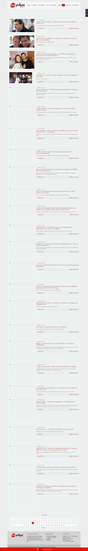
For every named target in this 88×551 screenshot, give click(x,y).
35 (24, 520)
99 (48, 525)
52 (61, 520)
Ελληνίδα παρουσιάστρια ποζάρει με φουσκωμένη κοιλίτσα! (56, 467)
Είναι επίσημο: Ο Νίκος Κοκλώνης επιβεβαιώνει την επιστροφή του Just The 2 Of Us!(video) (57, 131)
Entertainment (40, 292)
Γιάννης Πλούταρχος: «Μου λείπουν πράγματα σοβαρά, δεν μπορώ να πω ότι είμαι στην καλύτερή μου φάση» (56, 209)
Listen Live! (47, 549)
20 (55, 518)
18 (50, 518)
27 (70, 518)
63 (21, 523)
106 (64, 525)
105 (61, 525)
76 (50, 523)
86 (72, 523)
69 (35, 523)
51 (59, 520)
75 (48, 523)
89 (26, 525)
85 (70, 523)
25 (66, 518)
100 (50, 525)
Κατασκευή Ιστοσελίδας (42, 547)
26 (68, 518)
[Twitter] (73, 547)
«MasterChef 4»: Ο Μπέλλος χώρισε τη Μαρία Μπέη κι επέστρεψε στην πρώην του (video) (54, 228)
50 (57, 520)
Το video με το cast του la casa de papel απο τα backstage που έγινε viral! (57, 76)
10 (32, 518)
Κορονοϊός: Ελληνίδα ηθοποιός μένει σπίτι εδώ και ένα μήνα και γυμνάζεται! (57, 265)
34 (21, 520)
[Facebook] (71, 547)
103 (57, 525)
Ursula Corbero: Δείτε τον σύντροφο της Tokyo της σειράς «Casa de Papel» (55, 109)
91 (30, 525)
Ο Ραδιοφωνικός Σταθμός (51, 536)
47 (50, 520)
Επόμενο (43, 527)
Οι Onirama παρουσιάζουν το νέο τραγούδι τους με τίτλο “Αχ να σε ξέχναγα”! (56, 388)
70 (37, 523)
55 (68, 520)
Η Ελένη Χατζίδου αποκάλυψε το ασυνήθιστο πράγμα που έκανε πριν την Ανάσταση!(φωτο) (55, 54)
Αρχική (72, 14)
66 (28, 523)
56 (70, 520)
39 (32, 520)
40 (35, 520)
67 (30, 523)
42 (39, 520)
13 (39, 518)
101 (53, 525)
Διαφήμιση (48, 538)
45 (46, 520)
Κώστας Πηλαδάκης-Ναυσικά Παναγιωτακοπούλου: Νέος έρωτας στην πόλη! (55, 192)
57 (72, 520)
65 (26, 523)
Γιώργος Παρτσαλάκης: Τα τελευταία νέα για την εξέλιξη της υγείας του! (56, 22)
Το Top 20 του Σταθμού (51, 537)
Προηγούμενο (44, 515)
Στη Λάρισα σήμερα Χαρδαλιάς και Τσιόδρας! (51, 327)
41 (37, 520)
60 (15, 523)
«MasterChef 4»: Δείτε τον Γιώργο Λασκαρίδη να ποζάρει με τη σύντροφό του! (57, 303)
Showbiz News (40, 28)
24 (63, 518)
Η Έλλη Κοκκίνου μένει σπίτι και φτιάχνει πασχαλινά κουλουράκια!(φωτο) (53, 152)
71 (39, 523)
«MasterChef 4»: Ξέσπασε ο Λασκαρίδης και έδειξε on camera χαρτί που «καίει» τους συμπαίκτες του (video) (56, 449)
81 (61, 523)
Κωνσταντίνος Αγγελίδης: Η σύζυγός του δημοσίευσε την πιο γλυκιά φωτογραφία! (56, 39)
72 (41, 523)
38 (30, 520)
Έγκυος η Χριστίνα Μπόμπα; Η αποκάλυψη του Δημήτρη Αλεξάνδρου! (55, 344)
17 (48, 518)
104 (59, 525)
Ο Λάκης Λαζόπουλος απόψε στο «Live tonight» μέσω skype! (56, 367)
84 (68, 523)
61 (17, 523)
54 (66, 520)
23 (61, 518)
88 (24, 525)
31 (15, 520)
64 (24, 523)
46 (48, 520)
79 (57, 523)
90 (28, 525)
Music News (40, 394)
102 (55, 525)
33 (19, 520)
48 (52, 520)
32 (17, 520)
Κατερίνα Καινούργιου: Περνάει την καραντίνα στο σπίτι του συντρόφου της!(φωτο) (56, 487)
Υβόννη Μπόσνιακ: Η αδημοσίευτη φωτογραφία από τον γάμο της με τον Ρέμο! (57, 90)
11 (35, 518)
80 (59, 523)
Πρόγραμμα (48, 539)
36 (26, 520)
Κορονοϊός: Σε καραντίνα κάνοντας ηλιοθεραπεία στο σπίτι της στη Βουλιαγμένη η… (57, 244)
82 (63, 523)
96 (41, 525)
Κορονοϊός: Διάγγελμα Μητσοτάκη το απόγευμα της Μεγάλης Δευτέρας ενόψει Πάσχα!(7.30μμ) (56, 287)
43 (41, 520)
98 (46, 525)
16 (46, 518)
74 (46, 523)
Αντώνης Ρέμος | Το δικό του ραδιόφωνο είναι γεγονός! (54, 429)
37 (28, 520)
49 (55, 520)
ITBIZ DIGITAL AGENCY (51, 547)
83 (66, 523)
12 (37, 518)
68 (32, 523)
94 (37, 525)
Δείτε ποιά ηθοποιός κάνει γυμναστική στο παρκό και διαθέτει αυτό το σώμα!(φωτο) (56, 170)
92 (32, 525)
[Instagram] (74, 547)
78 (55, 523)
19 (52, 518)
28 (72, 518)
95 (39, 525)
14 (41, 518)
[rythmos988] (17, 5)
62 (19, 523)
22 (59, 518)
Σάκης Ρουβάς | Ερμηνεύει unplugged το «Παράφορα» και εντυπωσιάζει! (55, 402)
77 (52, 523)
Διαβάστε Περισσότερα (73, 28)
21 (57, 518)
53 (63, 520)
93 (35, 525)
